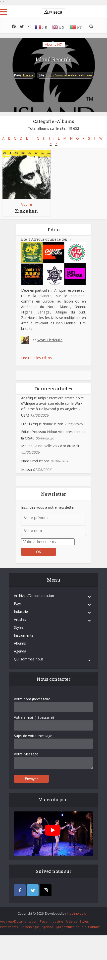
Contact (94, 927)
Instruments (23, 635)
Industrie (21, 611)
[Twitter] (33, 890)
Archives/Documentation (34, 595)
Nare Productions (35, 461)
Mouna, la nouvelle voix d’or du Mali (50, 445)
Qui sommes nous (29, 659)
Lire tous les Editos (36, 357)
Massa (26, 469)
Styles (18, 627)
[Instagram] (46, 890)
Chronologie (30, 927)
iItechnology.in (78, 913)
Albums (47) (53, 44)
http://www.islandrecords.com (69, 75)
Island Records (53, 59)
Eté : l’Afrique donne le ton (46, 239)
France (28, 75)
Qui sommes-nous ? (71, 927)
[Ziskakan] (26, 174)
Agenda (20, 651)
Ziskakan (26, 211)
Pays (18, 603)
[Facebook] (20, 890)
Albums (27, 204)
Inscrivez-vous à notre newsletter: (48, 507)
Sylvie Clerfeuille (49, 340)
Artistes (20, 619)
